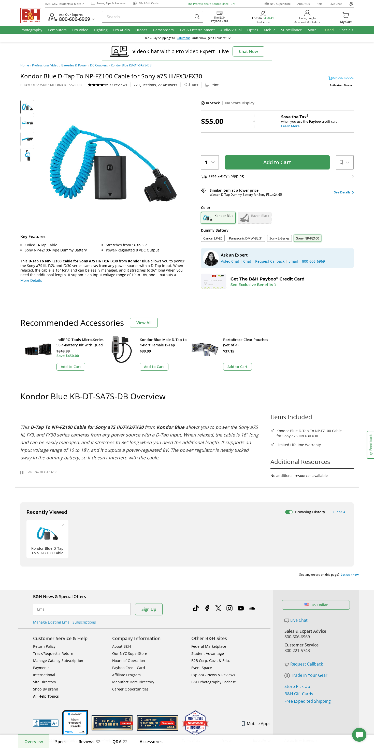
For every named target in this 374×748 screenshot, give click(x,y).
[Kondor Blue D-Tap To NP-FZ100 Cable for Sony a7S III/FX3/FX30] (113, 163)
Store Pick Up (297, 686)
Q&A (119, 741)
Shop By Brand (45, 689)
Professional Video (45, 65)
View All (143, 323)
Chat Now (248, 51)
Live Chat (335, 4)
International (44, 674)
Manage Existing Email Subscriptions (64, 622)
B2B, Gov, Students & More (63, 4)
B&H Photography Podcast (213, 682)
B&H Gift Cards (298, 694)
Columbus (183, 38)
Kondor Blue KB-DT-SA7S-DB (131, 65)
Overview (33, 741)
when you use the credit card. (309, 121)
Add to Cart (277, 162)
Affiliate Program (126, 674)
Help (320, 4)
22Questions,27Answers (155, 84)
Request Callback (306, 664)
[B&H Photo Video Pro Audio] (32, 15)
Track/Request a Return (53, 653)
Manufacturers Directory (133, 682)
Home (24, 65)
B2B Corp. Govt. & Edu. (210, 660)
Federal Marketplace (208, 646)
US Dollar (320, 604)
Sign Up (148, 609)
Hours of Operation (128, 660)
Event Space (201, 667)
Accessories (151, 741)
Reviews (89, 741)
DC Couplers (99, 65)
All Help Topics (46, 696)
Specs (60, 741)
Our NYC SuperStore (129, 653)
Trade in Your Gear (309, 675)
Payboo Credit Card (128, 667)
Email (42, 609)
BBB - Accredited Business (46, 723)
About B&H (121, 646)
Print (214, 84)
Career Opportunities (130, 689)
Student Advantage (207, 653)
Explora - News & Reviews (213, 674)
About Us (303, 4)
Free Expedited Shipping (307, 701)
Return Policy (44, 646)
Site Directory (44, 682)
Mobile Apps (258, 723)
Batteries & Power (74, 65)
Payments (41, 667)
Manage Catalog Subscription (58, 660)
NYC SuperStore (280, 4)
